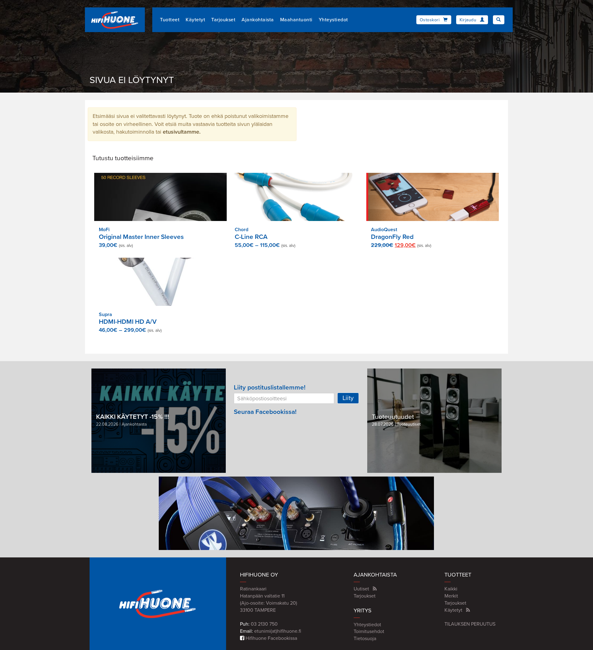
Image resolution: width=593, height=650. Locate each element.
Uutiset (361, 589)
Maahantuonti (296, 20)
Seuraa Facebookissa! (265, 412)
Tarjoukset (223, 20)
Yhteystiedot (333, 20)
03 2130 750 (264, 624)
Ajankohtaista (258, 20)
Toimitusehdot (369, 631)
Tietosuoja (365, 638)
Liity (348, 398)
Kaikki (450, 589)
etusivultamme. (181, 131)
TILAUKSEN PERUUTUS (469, 624)
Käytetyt (195, 20)
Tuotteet (169, 20)
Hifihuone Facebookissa (270, 638)
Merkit (451, 596)
